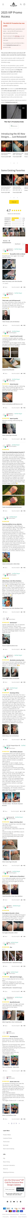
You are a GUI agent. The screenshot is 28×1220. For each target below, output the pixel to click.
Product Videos (7, 1134)
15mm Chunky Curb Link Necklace (10, 321)
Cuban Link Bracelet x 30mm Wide (11, 564)
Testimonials (6, 1141)
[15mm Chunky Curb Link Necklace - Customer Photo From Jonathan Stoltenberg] (17, 230)
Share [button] (5, 287)
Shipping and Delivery (8, 1172)
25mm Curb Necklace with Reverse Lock (12, 404)
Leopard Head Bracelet (8, 369)
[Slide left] (10, 163)
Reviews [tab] (5, 240)
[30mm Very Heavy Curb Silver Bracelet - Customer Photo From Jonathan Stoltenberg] (5, 230)
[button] (3, 4)
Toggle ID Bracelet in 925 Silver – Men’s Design (18, 154)
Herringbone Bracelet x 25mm (10, 932)
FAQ (4, 1158)
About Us (5, 1168)
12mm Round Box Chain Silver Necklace (12, 896)
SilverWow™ (8, 1214)
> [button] (19, 1123)
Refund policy (23, 1214)
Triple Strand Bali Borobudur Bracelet (17, 187)
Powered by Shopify (15, 1214)
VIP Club (17, 36)
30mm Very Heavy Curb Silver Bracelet (12, 281)
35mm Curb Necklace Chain (9, 1115)
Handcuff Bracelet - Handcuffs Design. (12, 962)
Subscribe (20, 1189)
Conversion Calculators (9, 1165)
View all (14, 202)
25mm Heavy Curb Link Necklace (10, 736)
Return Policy (6, 1162)
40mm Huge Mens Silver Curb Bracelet (12, 1022)
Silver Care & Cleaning (8, 1148)
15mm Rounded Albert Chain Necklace (6, 154)
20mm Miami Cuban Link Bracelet (10, 678)
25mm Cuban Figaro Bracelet (9, 435)
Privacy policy (6, 1216)
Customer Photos (7, 1138)
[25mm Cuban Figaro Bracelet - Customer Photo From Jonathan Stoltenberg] (22, 230)
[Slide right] (17, 163)
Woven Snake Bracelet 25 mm (10, 645)
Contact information (22, 1216)
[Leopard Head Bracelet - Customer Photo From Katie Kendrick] (17, 234)
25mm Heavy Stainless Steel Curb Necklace (6, 187)
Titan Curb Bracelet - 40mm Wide (10, 1067)
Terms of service (13, 1216)
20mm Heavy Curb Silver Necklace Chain (12, 608)
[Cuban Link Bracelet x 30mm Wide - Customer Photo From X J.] (5, 234)
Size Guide (5, 1145)
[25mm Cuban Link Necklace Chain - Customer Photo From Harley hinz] (11, 234)
